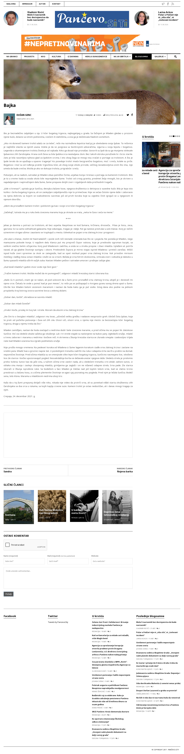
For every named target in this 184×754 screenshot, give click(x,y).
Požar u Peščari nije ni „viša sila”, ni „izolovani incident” (168, 17)
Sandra (8, 471)
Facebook (10, 616)
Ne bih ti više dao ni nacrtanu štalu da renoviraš (158, 698)
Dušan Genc (24, 115)
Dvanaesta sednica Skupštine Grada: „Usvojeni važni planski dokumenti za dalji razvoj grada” (109, 732)
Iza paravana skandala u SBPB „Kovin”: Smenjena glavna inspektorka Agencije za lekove (111, 665)
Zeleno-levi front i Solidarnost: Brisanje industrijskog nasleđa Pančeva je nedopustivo (110, 625)
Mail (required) (53, 556)
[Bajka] (92, 92)
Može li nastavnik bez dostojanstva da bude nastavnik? (38, 17)
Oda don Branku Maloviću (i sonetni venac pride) (158, 683)
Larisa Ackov (165, 12)
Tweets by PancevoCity (58, 622)
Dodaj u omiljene (85, 115)
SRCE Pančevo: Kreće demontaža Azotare (110, 711)
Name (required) (11, 556)
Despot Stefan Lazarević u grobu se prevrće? (156, 690)
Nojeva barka (125, 471)
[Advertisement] (68, 435)
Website (94, 556)
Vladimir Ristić (35, 12)
